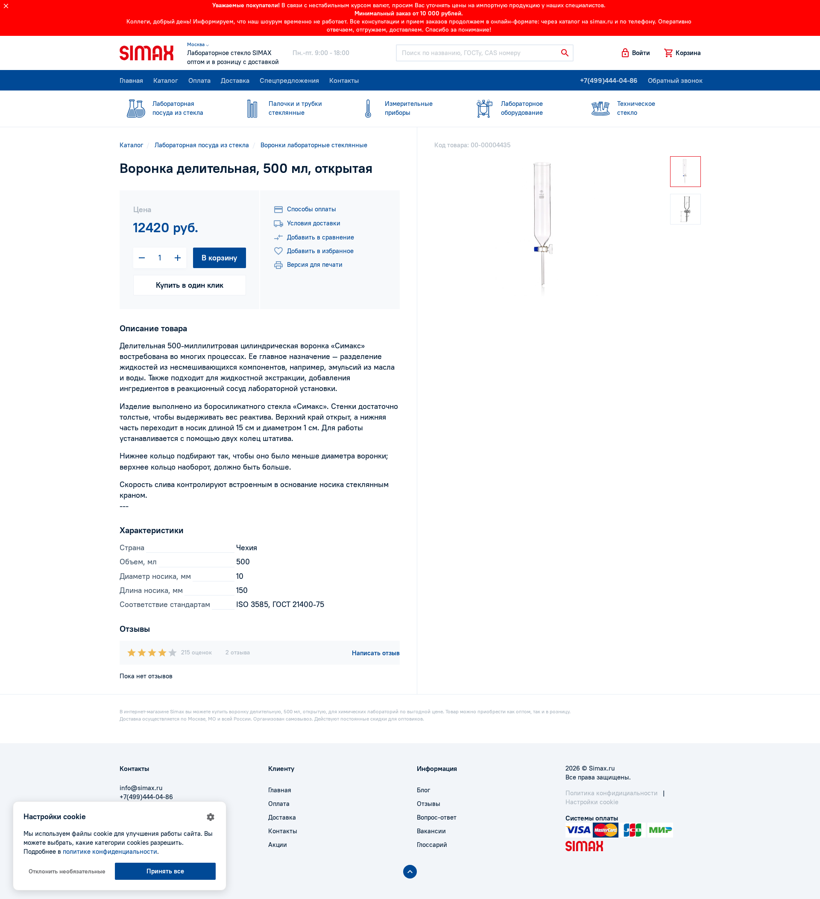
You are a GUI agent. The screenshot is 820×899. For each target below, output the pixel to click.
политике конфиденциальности (110, 851)
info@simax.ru (141, 788)
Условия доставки (313, 223)
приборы (409, 108)
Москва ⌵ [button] (198, 44)
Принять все (165, 871)
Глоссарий (432, 845)
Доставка (235, 80)
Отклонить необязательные (67, 871)
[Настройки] (210, 817)
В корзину (219, 258)
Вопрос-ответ (437, 817)
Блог (423, 790)
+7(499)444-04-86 (609, 80)
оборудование (522, 108)
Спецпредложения (289, 80)
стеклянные (295, 108)
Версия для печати (315, 264)
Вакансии (431, 831)
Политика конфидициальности (611, 793)
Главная (131, 80)
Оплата (199, 80)
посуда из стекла (177, 108)
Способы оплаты (311, 209)
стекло (636, 108)
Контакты (344, 80)
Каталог (165, 80)
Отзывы (428, 804)
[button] (635, 52)
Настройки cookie (591, 802)
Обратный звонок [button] (675, 80)
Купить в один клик (189, 285)
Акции (277, 845)
